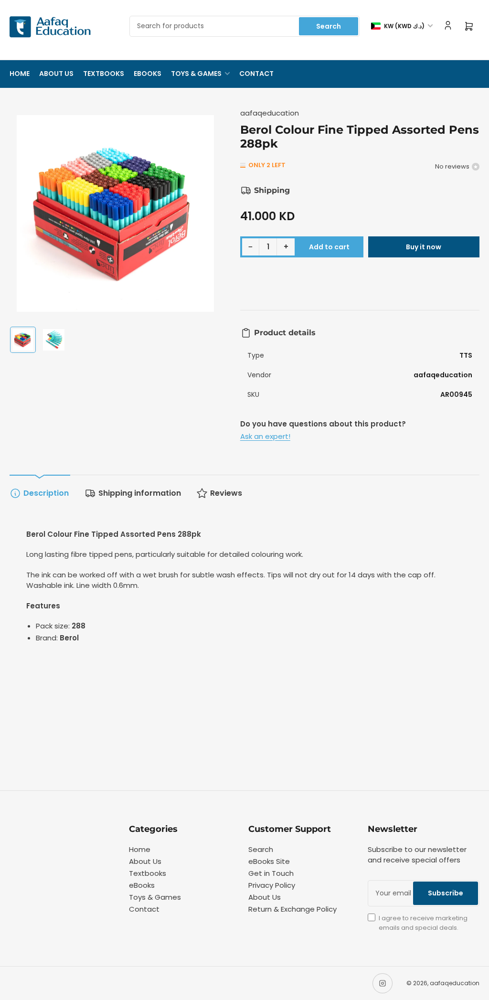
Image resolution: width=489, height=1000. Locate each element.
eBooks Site (269, 861)
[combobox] (244, 26)
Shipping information (139, 493)
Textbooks (103, 73)
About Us (56, 73)
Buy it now (423, 247)
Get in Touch (271, 873)
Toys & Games (196, 73)
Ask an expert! (265, 436)
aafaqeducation (269, 113)
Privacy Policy (271, 885)
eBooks (147, 73)
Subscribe (445, 893)
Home (20, 73)
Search (328, 26)
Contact (256, 73)
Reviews (226, 493)
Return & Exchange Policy (292, 909)
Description (46, 493)
